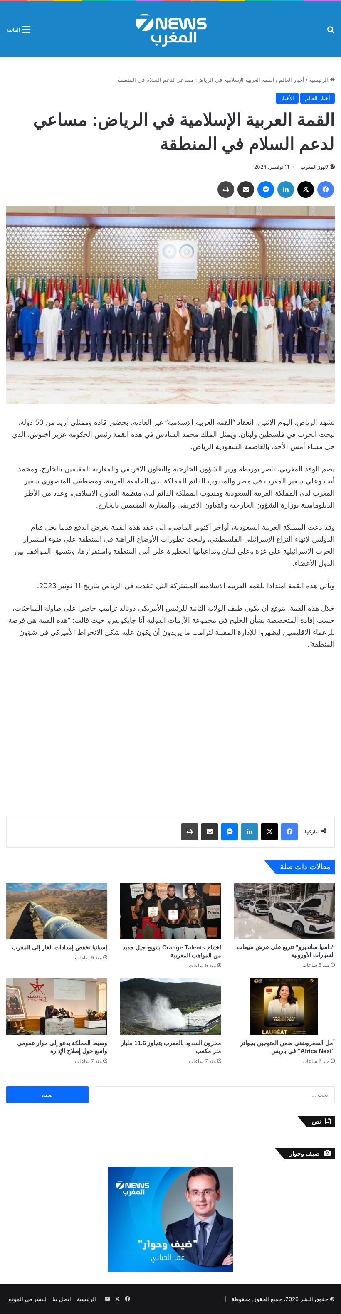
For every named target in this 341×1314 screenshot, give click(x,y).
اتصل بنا (61, 1299)
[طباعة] (225, 189)
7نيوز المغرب (315, 167)
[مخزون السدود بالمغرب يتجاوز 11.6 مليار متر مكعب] (170, 1006)
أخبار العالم (291, 79)
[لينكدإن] (285, 189)
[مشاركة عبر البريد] (245, 189)
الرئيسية (319, 79)
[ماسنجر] (265, 189)
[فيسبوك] (325, 189)
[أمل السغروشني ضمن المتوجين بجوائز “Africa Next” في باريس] (284, 1006)
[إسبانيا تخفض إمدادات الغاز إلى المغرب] (56, 911)
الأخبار (287, 98)
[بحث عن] (330, 32)
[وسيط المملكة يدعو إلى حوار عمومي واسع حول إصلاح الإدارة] (56, 1006)
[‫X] (305, 189)
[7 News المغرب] (170, 29)
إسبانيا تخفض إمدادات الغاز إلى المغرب (59, 947)
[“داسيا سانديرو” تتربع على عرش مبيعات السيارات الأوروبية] (284, 911)
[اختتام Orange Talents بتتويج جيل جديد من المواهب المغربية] (170, 911)
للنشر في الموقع (27, 1299)
